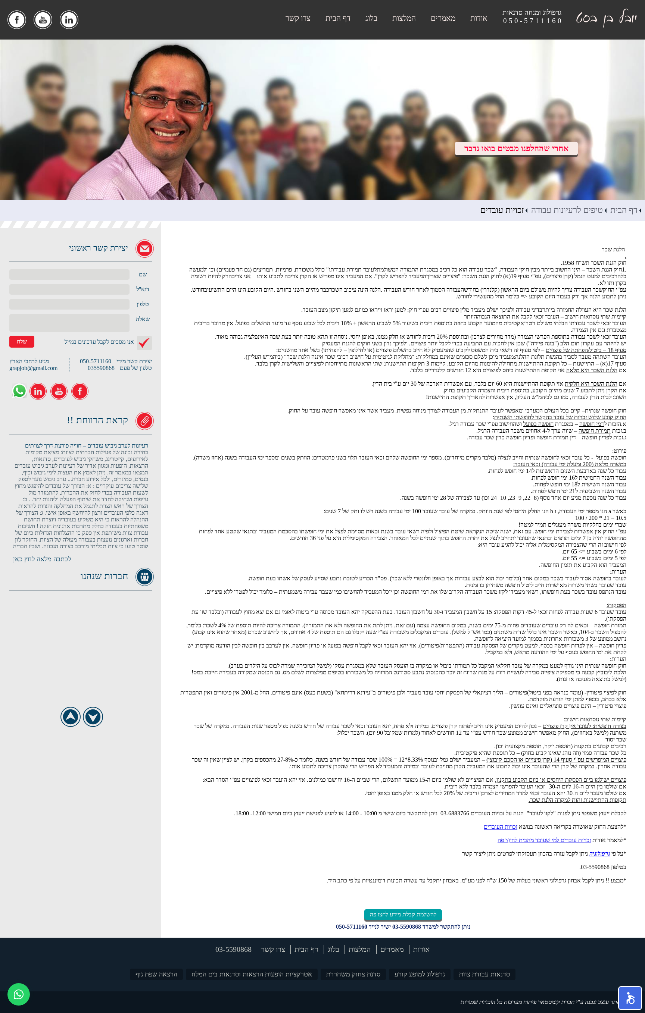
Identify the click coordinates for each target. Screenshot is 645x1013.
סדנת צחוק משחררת (353, 974)
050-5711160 (351, 926)
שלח (22, 341)
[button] (630, 998)
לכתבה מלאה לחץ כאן (42, 559)
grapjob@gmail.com (33, 368)
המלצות (404, 18)
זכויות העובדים (500, 827)
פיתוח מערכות (520, 1002)
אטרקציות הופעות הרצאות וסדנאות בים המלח (251, 974)
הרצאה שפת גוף (156, 974)
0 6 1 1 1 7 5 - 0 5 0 (532, 21)
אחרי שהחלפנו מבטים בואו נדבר (516, 148)
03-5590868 (406, 926)
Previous (70, 716)
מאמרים (443, 18)
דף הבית (337, 18)
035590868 (101, 368)
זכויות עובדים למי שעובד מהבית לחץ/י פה (544, 840)
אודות (478, 18)
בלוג (371, 18)
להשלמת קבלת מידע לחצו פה (403, 914)
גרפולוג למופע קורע (420, 974)
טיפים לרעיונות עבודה (567, 210)
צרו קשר (298, 18)
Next (92, 716)
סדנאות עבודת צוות (484, 974)
